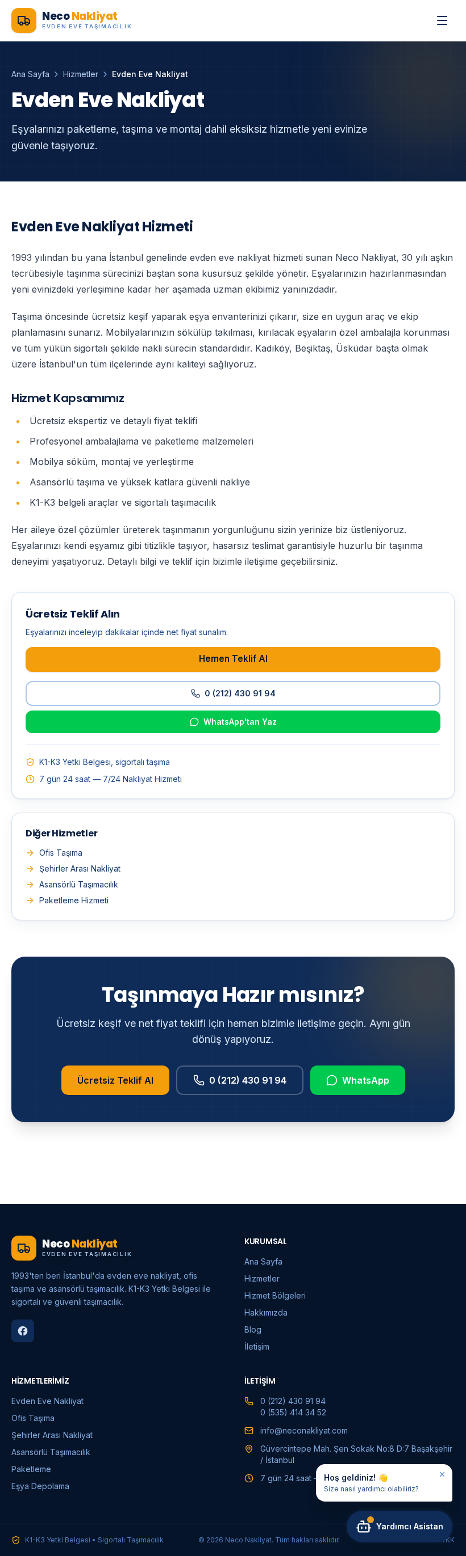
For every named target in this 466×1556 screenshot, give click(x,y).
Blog (252, 1329)
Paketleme (31, 1469)
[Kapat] (442, 1474)
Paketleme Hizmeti (74, 900)
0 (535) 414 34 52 (293, 1412)
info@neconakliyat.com (304, 1430)
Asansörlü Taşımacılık (78, 884)
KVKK (445, 1540)
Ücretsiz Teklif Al (115, 1080)
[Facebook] (22, 1331)
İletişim (256, 1346)
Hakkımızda (266, 1312)
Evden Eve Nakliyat (47, 1401)
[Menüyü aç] (442, 20)
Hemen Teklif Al (233, 658)
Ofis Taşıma (60, 852)
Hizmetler (80, 74)
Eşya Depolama (40, 1486)
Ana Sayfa (30, 74)
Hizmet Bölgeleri (275, 1295)
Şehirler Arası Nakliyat (79, 868)
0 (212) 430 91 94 (240, 693)
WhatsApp (365, 1080)
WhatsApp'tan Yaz (240, 721)
